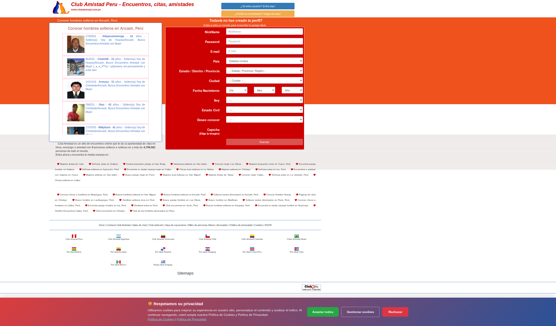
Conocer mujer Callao (252, 175)
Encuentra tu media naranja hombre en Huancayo (282, 205)
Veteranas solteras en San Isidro (190, 164)
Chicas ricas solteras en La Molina (196, 169)
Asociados (222, 225)
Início (101, 225)
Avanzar (264, 142)
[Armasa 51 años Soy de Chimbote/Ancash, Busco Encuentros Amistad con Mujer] (75, 90)
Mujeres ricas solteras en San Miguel (181, 175)
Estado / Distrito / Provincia (199, 71)
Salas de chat (139, 225)
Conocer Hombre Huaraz (278, 194)
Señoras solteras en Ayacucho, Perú (100, 169)
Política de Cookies (161, 319)
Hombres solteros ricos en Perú (138, 200)
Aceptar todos (322, 312)
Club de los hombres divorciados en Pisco (153, 211)
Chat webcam (156, 225)
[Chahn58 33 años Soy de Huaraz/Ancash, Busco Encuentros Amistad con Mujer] (75, 67)
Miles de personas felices (201, 225)
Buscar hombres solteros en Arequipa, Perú (227, 205)
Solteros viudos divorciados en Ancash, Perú (235, 194)
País (216, 61)
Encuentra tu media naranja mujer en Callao (148, 169)
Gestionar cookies (360, 312)
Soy (217, 100)
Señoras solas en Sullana (104, 164)
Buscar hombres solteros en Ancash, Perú (184, 194)
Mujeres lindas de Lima (71, 164)
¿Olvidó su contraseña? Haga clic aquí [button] (258, 13)
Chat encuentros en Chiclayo (110, 211)
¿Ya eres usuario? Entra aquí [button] (258, 6)
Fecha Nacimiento (206, 90)
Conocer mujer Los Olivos (227, 164)
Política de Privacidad (191, 319)
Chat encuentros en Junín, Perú (181, 205)
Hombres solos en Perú (145, 205)
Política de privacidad (241, 225)
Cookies (258, 225)
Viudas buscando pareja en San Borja (145, 164)
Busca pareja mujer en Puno (139, 175)
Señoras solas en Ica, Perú (272, 169)
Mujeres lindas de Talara (220, 175)
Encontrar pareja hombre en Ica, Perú (106, 205)
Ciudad (214, 81)
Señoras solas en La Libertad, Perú (289, 175)
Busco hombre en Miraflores (222, 200)
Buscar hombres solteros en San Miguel (135, 194)
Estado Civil (211, 110)
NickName (212, 32)
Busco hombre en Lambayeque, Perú (94, 200)
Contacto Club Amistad (118, 225)
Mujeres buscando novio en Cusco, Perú (269, 164)
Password (212, 42)
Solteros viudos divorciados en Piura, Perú (267, 200)
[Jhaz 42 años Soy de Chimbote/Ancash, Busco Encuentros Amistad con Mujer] (75, 112)
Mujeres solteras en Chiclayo (235, 169)
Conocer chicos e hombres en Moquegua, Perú (83, 194)
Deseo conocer (208, 120)
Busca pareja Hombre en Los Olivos (181, 200)
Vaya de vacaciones (175, 225)
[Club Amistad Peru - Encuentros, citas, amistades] (61, 7)
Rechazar (395, 312)
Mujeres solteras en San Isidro (101, 175)
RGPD (268, 225)
